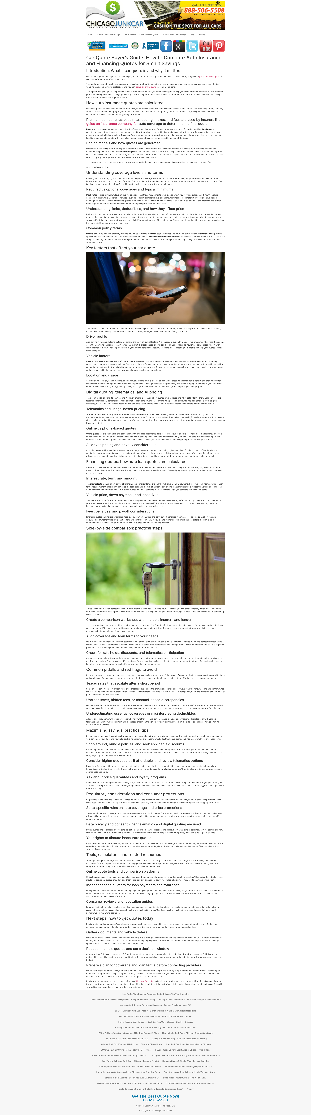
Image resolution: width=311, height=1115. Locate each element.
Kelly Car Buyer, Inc (145, 981)
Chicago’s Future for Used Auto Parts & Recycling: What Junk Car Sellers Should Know (155, 1028)
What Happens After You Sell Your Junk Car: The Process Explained (130, 1067)
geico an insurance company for (112, 124)
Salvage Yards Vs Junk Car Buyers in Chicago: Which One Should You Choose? (155, 1016)
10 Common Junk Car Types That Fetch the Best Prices (126, 1050)
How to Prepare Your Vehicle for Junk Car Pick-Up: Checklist (119, 1055)
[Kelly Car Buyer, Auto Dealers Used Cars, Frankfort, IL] (150, 46)
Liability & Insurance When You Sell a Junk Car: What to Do (132, 1078)
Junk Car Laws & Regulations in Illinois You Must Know (189, 1072)
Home (91, 35)
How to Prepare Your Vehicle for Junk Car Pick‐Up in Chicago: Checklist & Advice (155, 1022)
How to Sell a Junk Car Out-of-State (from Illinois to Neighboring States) (150, 1089)
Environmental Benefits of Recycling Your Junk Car (188, 1067)
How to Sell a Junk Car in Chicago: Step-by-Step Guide (187, 1033)
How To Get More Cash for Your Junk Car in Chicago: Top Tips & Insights (155, 994)
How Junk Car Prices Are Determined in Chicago (188, 1044)
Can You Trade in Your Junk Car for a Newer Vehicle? (190, 1083)
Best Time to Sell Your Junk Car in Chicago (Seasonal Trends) (130, 1061)
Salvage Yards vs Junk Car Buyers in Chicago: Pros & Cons (182, 1050)
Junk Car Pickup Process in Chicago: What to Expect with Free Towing (122, 1000)
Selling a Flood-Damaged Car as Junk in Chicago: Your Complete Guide (129, 1083)
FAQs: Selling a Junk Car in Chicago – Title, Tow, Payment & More (129, 1033)
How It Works (130, 35)
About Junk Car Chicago (108, 35)
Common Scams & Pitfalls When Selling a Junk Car (185, 1061)
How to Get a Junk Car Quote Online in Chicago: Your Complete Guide (128, 1072)
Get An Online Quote (148, 35)
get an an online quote (209, 76)
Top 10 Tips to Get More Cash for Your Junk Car (126, 1039)
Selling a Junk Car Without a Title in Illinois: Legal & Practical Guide (190, 1000)
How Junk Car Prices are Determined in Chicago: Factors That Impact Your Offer (155, 1005)
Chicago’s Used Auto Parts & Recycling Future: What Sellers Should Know (185, 1055)
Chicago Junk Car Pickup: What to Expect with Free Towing (179, 1039)
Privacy (201, 35)
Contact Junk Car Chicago (174, 35)
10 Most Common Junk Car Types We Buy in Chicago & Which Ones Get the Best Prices (155, 1011)
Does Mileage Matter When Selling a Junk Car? (184, 1078)
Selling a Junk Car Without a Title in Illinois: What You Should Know (131, 1044)
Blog (192, 35)
